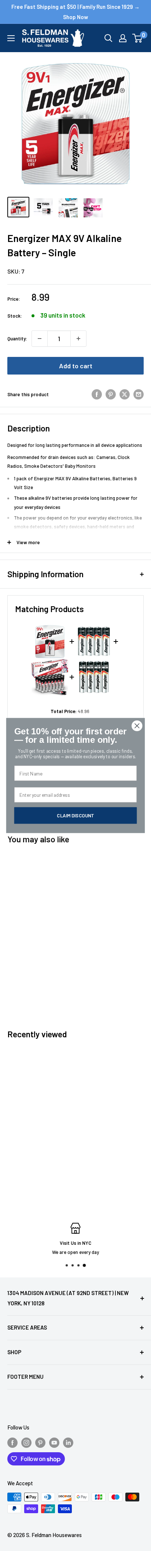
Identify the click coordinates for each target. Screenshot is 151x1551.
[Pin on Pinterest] (111, 394)
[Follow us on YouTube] (54, 1442)
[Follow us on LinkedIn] (68, 1442)
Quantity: (17, 338)
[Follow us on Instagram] (26, 1442)
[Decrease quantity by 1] (39, 338)
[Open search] (108, 38)
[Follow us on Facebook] (12, 1442)
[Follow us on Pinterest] (40, 1442)
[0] (137, 38)
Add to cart (75, 366)
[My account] (122, 38)
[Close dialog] (137, 725)
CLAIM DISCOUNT (75, 815)
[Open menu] (11, 38)
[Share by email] (138, 394)
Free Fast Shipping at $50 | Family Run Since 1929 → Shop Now (75, 11)
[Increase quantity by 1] (78, 338)
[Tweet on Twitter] (124, 394)
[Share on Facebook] (97, 394)
